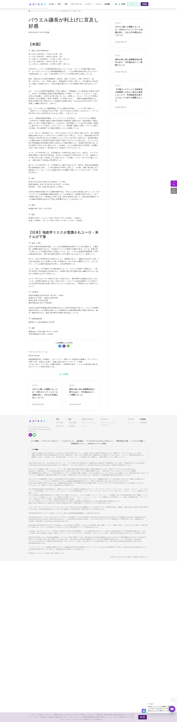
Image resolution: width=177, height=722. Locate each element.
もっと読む (64, 374)
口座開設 (144, 4)
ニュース (35, 11)
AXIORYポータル (134, 4)
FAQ (174, 185)
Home (30, 11)
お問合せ (174, 191)
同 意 (143, 719)
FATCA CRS (110, 439)
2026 (88, 442)
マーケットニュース (47, 11)
